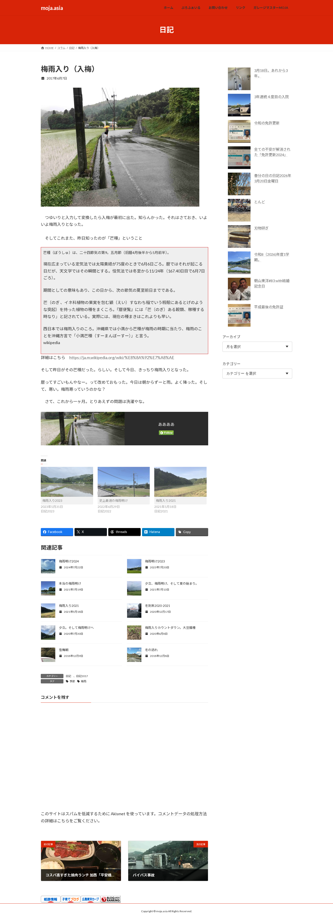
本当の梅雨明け (70, 583)
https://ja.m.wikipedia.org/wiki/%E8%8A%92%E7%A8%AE (121, 357)
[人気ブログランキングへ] (111, 901)
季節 (72, 681)
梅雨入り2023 (52, 500)
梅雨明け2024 (69, 561)
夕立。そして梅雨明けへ (76, 628)
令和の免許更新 (267, 123)
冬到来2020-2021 (157, 606)
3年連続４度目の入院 (271, 96)
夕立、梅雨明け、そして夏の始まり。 (172, 583)
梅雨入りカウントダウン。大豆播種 (170, 628)
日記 (68, 676)
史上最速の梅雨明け (113, 500)
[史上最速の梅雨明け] (124, 482)
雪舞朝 (63, 650)
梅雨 (83, 681)
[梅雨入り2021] (180, 482)
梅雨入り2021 (166, 500)
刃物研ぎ (261, 228)
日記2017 (82, 676)
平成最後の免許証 (268, 307)
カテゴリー (231, 364)
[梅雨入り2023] (67, 482)
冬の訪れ (151, 650)
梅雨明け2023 (155, 561)
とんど (259, 202)
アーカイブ (231, 337)
